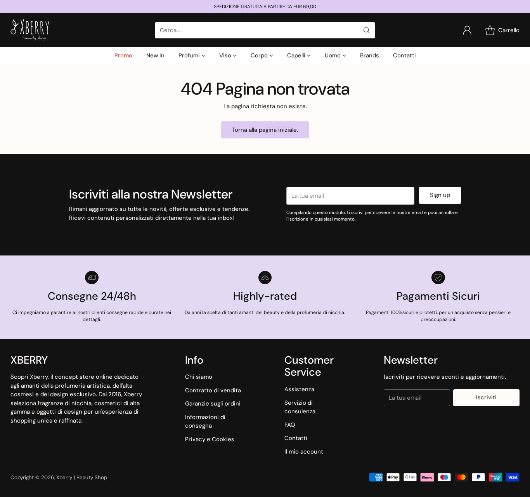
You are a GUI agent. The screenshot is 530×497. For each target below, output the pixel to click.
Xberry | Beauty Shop (81, 477)
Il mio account (303, 452)
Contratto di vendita (213, 390)
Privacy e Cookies (209, 439)
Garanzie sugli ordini (213, 403)
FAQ (289, 425)
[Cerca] (366, 30)
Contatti (295, 438)
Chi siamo (198, 377)
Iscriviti (486, 397)
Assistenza (299, 389)
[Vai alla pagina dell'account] (467, 30)
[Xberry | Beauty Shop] (29, 30)
